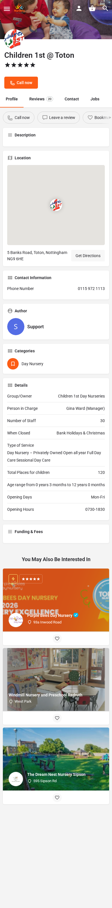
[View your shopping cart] (92, 8)
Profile (12, 99)
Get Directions (88, 255)
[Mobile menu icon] (7, 8)
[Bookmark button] (57, 638)
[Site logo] (20, 8)
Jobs (94, 99)
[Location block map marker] (56, 205)
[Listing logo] (14, 39)
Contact (72, 99)
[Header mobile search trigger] (105, 8)
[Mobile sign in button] (79, 8)
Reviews (40, 99)
